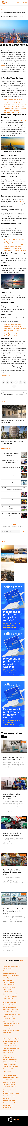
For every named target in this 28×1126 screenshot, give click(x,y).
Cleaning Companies (9, 987)
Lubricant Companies (9, 1046)
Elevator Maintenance (9, 1007)
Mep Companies (8, 1052)
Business (3, 9)
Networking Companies (10, 1059)
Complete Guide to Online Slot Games (11, 500)
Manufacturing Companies (11, 1048)
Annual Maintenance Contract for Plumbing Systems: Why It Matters (13, 911)
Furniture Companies (9, 1018)
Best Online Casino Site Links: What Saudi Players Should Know (13, 872)
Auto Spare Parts (8, 968)
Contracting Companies (10, 996)
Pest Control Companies (10, 1066)
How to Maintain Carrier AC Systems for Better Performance (12, 796)
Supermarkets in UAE (9, 1089)
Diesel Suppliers (8, 998)
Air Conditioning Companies (11, 966)
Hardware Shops (8, 1025)
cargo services (23, 120)
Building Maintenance (9, 973)
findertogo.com (5, 375)
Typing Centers (7, 1107)
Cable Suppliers (7, 978)
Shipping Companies (9, 1082)
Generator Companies (9, 1021)
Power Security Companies (11, 1077)
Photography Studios (9, 1075)
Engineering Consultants (10, 1009)
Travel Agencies (8, 1105)
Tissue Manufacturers (9, 1096)
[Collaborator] (12, 629)
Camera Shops (7, 980)
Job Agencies (7, 1035)
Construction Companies (10, 994)
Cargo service (20, 201)
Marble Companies (8, 1050)
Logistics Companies (9, 1043)
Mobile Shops (7, 1055)
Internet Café (7, 1032)
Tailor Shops (6, 1091)
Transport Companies (9, 1103)
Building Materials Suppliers (11, 975)
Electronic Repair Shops (10, 1005)
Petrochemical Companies (11, 1069)
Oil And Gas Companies (10, 1062)
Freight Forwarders (8, 1016)
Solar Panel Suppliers (9, 1086)
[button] (3, 382)
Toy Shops (6, 1098)
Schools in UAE (7, 1080)
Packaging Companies (9, 1064)
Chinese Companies (9, 984)
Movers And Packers (9, 1057)
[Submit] (23, 531)
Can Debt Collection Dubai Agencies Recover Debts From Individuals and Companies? (13, 935)
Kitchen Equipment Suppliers (11, 1039)
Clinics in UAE (7, 989)
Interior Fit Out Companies (11, 1030)
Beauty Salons (7, 971)
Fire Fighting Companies (10, 1012)
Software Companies (9, 1084)
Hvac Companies (8, 1028)
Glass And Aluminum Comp (11, 1023)
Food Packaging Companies (11, 1014)
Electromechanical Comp (10, 1002)
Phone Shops (7, 1071)
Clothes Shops (7, 991)
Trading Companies (9, 1100)
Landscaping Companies (10, 1041)
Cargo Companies (8, 982)
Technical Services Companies (12, 1093)
